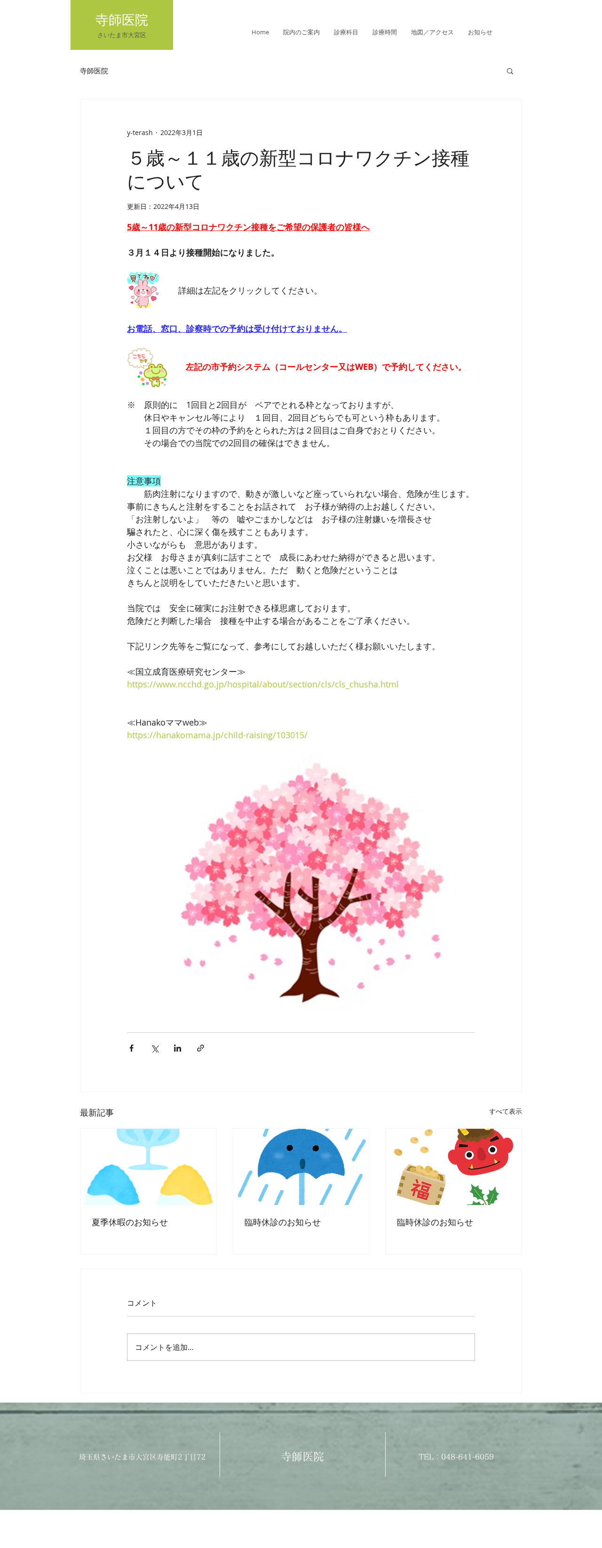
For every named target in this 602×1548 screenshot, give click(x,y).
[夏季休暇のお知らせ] (148, 1167)
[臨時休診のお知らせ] (301, 1167)
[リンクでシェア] (200, 1048)
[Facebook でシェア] (131, 1048)
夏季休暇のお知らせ (130, 1222)
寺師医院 (94, 70)
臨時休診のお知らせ (283, 1222)
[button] (510, 70)
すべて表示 (505, 1111)
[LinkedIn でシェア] (177, 1048)
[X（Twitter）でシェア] (154, 1048)
